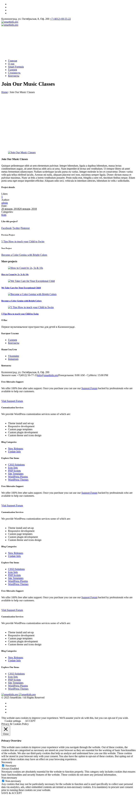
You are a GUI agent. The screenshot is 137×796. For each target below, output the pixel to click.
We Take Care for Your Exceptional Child (21, 287)
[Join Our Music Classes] (22, 152)
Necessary (10, 765)
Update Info (14, 451)
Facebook (6, 228)
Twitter (16, 228)
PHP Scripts (14, 470)
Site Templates (15, 473)
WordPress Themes (18, 479)
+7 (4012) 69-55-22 (60, 18)
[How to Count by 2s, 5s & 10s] (25, 268)
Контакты (13, 343)
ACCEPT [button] (30, 720)
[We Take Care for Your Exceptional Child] (31, 281)
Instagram (13, 359)
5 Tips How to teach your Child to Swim (22, 241)
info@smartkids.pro (47, 375)
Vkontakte (13, 356)
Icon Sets (13, 467)
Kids (3, 214)
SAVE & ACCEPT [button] (11, 793)
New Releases (15, 448)
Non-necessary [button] (9, 777)
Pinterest (25, 228)
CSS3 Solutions (16, 464)
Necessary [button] (6, 762)
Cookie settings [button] (13, 720)
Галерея (12, 339)
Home (4, 92)
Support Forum (89, 388)
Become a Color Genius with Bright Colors (24, 254)
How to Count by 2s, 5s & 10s (15, 274)
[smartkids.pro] (9, 23)
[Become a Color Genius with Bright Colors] (32, 294)
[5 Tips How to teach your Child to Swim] (31, 307)
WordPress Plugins (18, 476)
